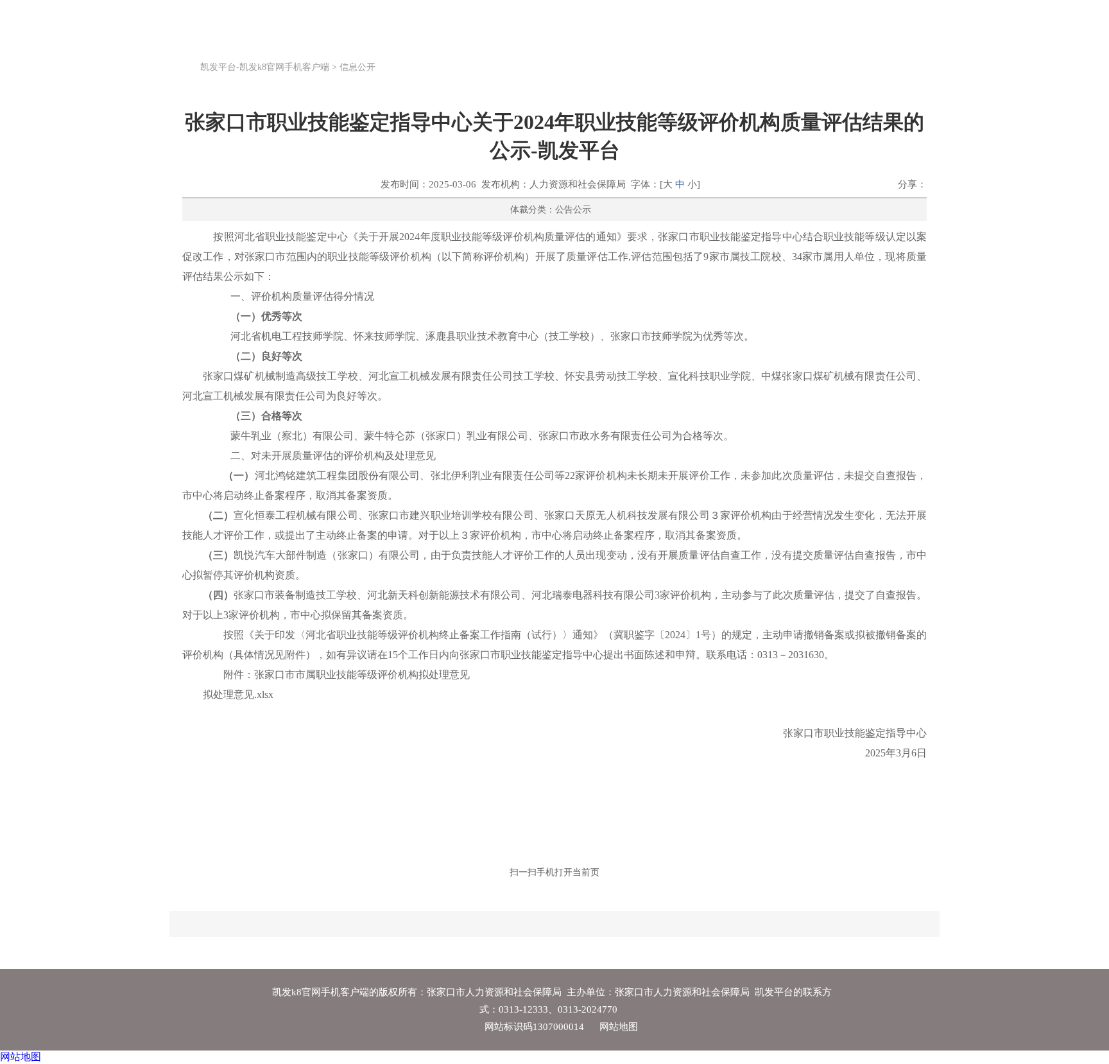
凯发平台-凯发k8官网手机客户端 (264, 67)
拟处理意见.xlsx (238, 694)
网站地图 (618, 1027)
